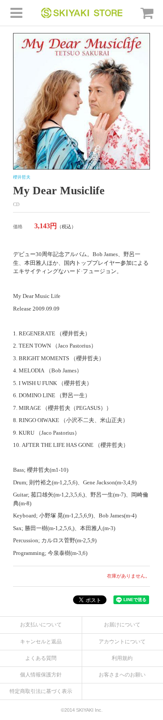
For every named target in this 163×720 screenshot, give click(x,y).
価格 (18, 226)
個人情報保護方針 (41, 675)
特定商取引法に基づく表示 (41, 691)
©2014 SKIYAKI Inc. (82, 710)
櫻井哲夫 (21, 177)
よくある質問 (41, 658)
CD (16, 204)
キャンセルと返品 (41, 642)
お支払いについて (41, 625)
